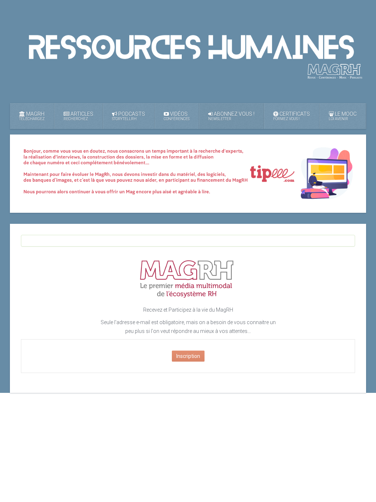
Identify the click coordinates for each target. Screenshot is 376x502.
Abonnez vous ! (231, 116)
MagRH (32, 116)
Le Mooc (343, 116)
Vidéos (176, 116)
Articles (78, 116)
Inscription (188, 356)
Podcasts (128, 116)
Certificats (291, 116)
